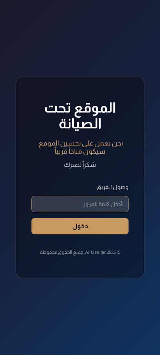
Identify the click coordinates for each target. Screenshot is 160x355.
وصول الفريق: (112, 187)
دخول (80, 226)
